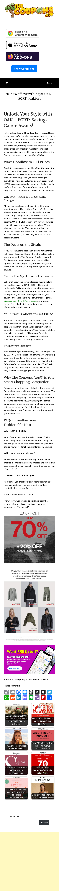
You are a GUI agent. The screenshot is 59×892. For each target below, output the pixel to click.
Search (14, 816)
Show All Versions (24, 68)
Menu (50, 83)
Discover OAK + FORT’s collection (20, 301)
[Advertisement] (29, 861)
